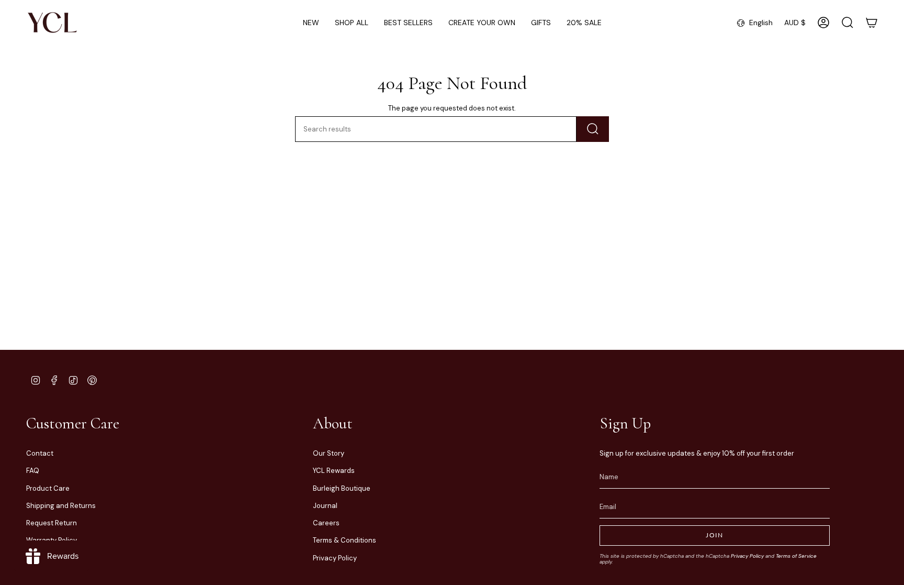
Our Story (328, 453)
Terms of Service (796, 556)
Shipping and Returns (61, 505)
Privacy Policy (335, 558)
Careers (326, 522)
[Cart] (872, 22)
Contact (39, 453)
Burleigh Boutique (341, 488)
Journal (325, 505)
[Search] (593, 129)
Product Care (48, 488)
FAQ (32, 470)
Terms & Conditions (344, 540)
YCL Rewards (334, 470)
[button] (351, 22)
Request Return (51, 522)
